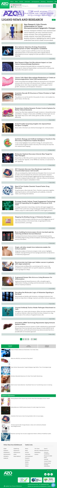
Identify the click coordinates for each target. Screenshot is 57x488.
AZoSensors (16, 450)
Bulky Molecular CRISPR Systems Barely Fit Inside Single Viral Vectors (28, 407)
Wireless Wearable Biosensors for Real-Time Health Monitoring (26, 376)
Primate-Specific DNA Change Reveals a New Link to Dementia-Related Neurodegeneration (28, 425)
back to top (49, 470)
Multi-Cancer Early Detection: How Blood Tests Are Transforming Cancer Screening (31, 385)
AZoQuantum (17, 452)
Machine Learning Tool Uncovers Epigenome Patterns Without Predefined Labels (31, 433)
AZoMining (16, 448)
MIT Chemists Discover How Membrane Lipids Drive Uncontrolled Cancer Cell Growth (33, 170)
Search (45, 448)
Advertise (46, 450)
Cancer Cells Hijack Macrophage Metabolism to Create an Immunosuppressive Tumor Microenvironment (35, 78)
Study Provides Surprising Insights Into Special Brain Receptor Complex (33, 124)
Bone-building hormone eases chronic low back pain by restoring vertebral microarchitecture (34, 233)
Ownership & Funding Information (47, 464)
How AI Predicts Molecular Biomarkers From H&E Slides (24, 349)
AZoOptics (6, 456)
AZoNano (6, 450)
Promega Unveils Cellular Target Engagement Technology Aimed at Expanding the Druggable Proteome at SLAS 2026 (35, 203)
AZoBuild (6, 458)
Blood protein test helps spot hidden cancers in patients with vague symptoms (34, 263)
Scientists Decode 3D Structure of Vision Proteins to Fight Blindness (35, 94)
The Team (37, 448)
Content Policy (47, 461)
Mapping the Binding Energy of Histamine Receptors (33, 217)
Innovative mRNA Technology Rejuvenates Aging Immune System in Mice (35, 323)
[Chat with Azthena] (53, 485)
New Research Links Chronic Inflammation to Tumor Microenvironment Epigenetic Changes (39, 26)
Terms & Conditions (46, 453)
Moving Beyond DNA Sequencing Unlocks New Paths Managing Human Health (30, 398)
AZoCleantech (7, 454)
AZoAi (15, 454)
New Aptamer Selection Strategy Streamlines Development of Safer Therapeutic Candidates (31, 47)
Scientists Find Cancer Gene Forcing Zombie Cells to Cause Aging (27, 416)
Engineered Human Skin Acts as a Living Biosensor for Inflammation (33, 278)
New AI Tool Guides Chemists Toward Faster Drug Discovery (32, 187)
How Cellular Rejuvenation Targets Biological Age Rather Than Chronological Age (31, 367)
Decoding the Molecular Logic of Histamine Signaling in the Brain (34, 293)
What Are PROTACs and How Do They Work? (22, 358)
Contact (36, 454)
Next (35, 339)
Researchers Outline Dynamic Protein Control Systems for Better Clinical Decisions (35, 109)
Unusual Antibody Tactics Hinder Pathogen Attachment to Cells (35, 308)
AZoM (5, 448)
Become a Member (39, 450)
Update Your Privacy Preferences (13, 486)
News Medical (17, 456)
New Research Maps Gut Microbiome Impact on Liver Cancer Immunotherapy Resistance (33, 63)
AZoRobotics (7, 452)
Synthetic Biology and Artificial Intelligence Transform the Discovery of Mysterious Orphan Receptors (35, 139)
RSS (54, 19)
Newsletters (37, 452)
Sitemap (46, 459)
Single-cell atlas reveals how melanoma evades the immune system (32, 248)
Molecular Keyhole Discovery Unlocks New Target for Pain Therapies (33, 155)
